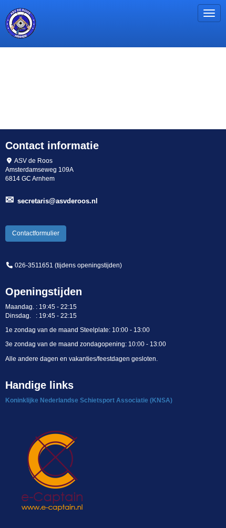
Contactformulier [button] (35, 233)
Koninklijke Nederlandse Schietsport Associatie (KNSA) (88, 400)
